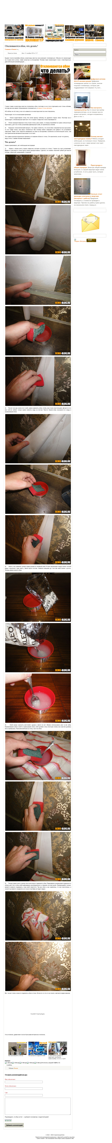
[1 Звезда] (8, 1063)
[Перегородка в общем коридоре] (82, 165)
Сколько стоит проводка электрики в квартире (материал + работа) (88, 196)
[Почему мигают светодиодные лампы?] (82, 136)
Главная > (8, 21)
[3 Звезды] (23, 1063)
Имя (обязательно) (10, 1079)
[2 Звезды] (16, 1063)
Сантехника (24, 21)
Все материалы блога (52, 1138)
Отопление (44, 21)
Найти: (76, 50)
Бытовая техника (57, 21)
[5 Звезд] (37, 1063)
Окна (16, 21)
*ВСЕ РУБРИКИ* (85, 21)
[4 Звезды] (30, 1063)
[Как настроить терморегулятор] (82, 108)
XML (72, 1138)
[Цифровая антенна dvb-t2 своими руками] (82, 79)
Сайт (6, 1092)
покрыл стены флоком (45, 108)
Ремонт (16, 1068)
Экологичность (71, 21)
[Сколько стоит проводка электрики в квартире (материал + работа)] (82, 194)
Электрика (34, 21)
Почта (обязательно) (10, 1086)
